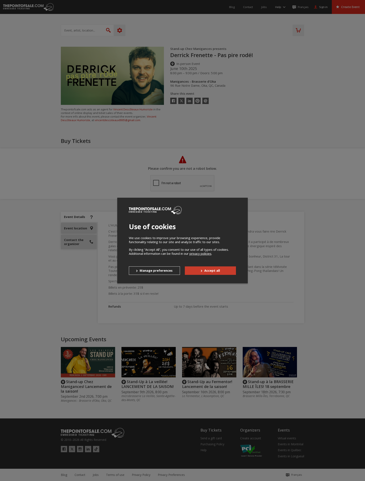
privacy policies (200, 253)
